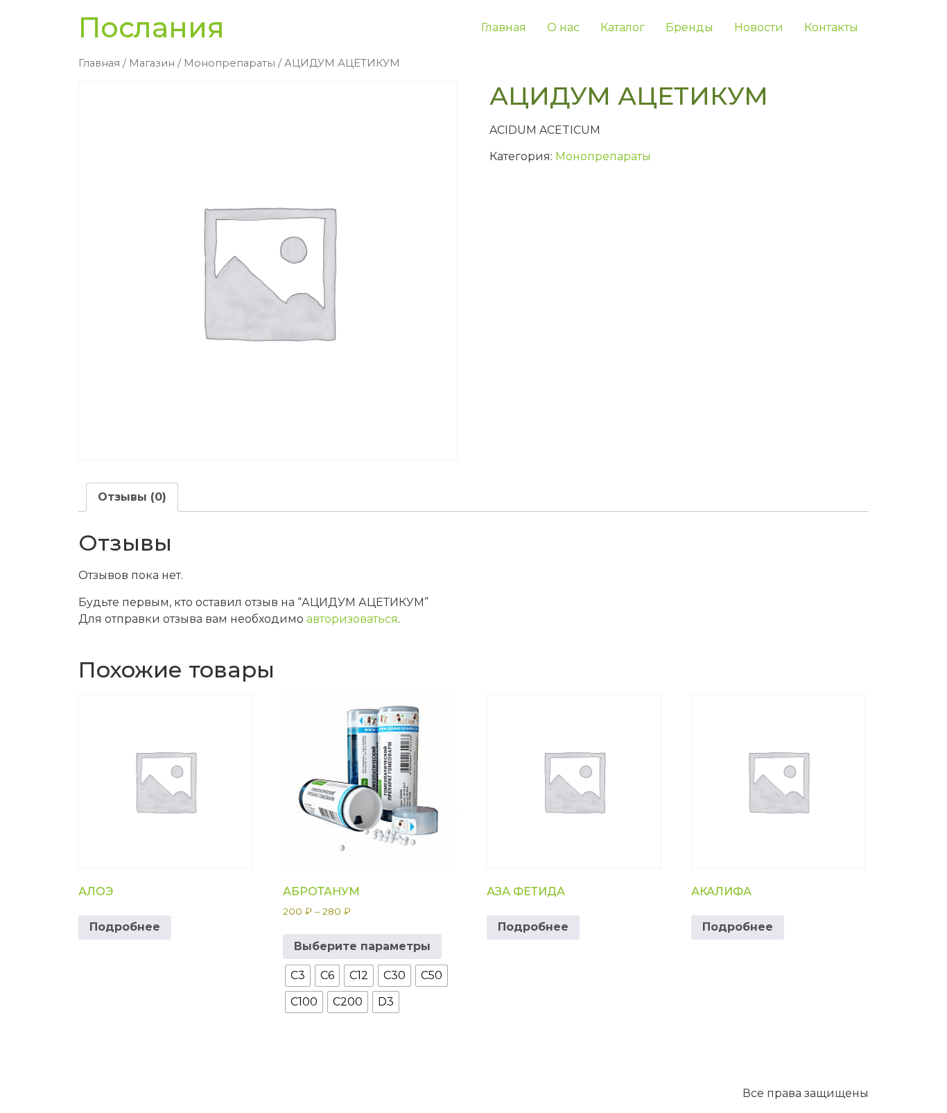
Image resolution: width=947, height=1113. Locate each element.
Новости (758, 27)
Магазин (152, 63)
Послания (151, 27)
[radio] (298, 975)
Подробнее (124, 926)
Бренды (689, 27)
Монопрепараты (229, 63)
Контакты (831, 27)
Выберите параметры (362, 946)
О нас (563, 27)
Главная (503, 27)
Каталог (622, 27)
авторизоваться (352, 618)
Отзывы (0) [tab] (132, 496)
